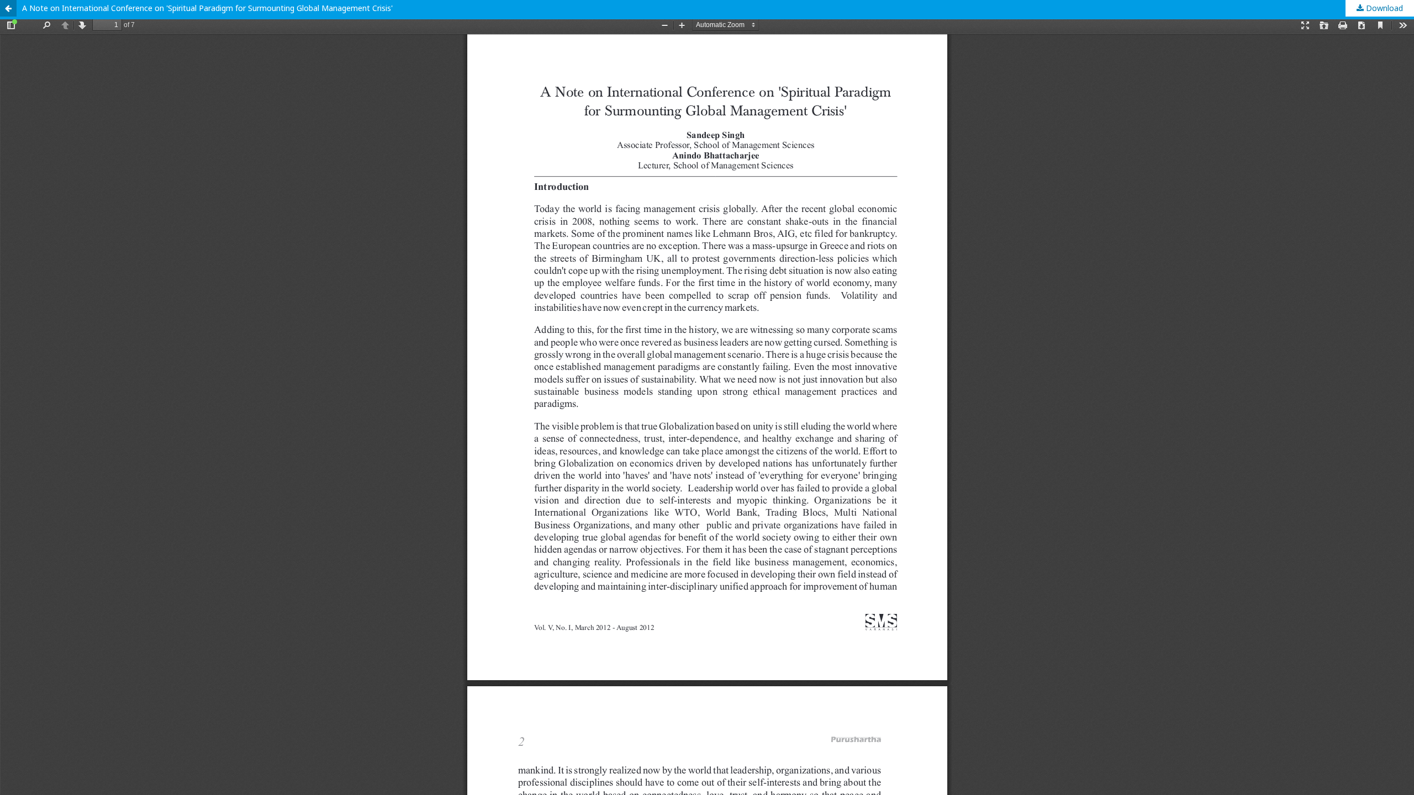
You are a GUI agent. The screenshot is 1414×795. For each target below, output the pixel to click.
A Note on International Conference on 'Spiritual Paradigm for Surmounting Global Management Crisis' (207, 8)
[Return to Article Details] (8, 8)
